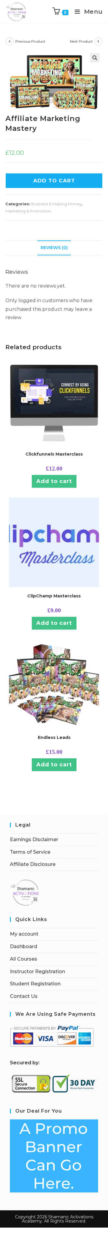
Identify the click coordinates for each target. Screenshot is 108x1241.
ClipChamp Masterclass (54, 596)
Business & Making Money (56, 203)
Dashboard (23, 946)
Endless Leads (54, 737)
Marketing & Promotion (28, 211)
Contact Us (24, 996)
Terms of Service (30, 852)
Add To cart (54, 181)
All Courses (23, 959)
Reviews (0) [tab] (54, 247)
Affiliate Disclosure (33, 864)
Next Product (81, 41)
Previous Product (30, 41)
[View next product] (98, 41)
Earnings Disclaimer (34, 839)
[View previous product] (9, 41)
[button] (95, 58)
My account (24, 934)
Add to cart (54, 481)
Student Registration (35, 984)
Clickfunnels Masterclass (54, 454)
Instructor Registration (37, 971)
